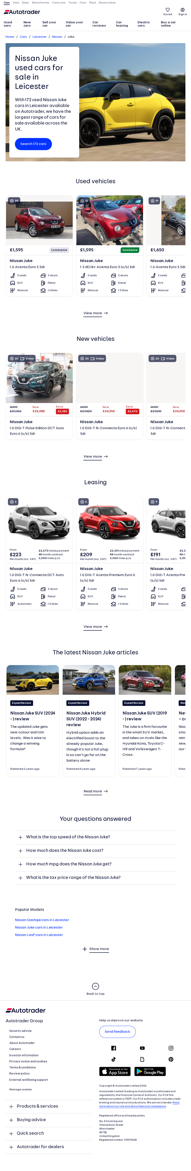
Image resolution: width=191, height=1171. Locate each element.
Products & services (37, 1106)
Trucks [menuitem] (72, 2)
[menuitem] (11, 24)
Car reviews (99, 24)
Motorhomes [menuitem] (40, 2)
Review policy (19, 1073)
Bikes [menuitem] (25, 2)
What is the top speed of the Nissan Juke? (68, 837)
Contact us (16, 1037)
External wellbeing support (28, 1079)
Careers (15, 1049)
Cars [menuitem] (7, 2)
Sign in (182, 14)
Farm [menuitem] (83, 2)
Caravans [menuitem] (59, 2)
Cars (23, 37)
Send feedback (117, 1032)
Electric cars (144, 24)
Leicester (40, 37)
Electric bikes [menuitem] (107, 2)
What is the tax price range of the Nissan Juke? (73, 878)
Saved (167, 14)
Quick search (30, 1133)
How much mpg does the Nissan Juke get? (69, 864)
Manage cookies (20, 1089)
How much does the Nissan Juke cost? (64, 851)
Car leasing (122, 24)
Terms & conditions (22, 1067)
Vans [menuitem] (16, 2)
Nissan (57, 37)
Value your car (74, 24)
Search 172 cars (33, 144)
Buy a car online (168, 24)
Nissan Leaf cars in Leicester (39, 935)
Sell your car (49, 24)
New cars (27, 24)
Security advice (20, 1031)
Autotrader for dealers (40, 1147)
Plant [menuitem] (92, 2)
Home (10, 37)
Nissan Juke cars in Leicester (39, 927)
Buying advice (31, 1120)
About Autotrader (22, 1043)
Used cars (8, 24)
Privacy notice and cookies (28, 1061)
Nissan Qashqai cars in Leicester (42, 920)
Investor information (23, 1055)
